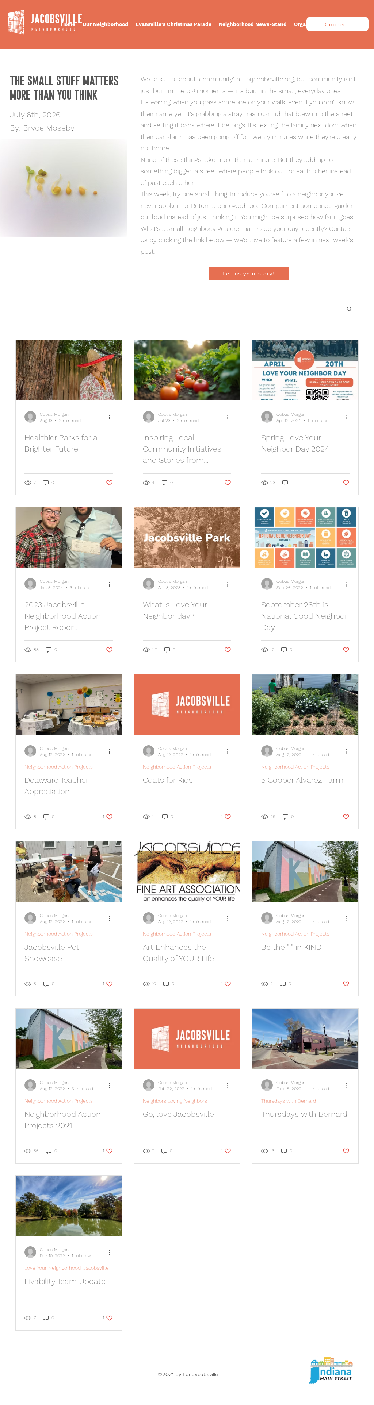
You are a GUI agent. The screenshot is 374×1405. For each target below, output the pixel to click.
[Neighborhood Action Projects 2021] (69, 1039)
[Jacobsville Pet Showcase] (69, 871)
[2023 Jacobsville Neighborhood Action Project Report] (69, 537)
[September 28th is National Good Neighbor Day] (305, 537)
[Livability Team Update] (69, 1206)
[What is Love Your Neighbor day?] (187, 537)
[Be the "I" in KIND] (305, 871)
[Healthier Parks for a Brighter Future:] (69, 370)
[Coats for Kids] (187, 704)
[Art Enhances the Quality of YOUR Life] (187, 871)
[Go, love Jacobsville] (187, 1039)
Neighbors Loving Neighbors (175, 1101)
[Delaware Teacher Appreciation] (69, 704)
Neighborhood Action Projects (58, 767)
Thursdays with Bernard (288, 1101)
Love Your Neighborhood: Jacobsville (66, 1268)
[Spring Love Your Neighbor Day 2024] (305, 370)
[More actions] (111, 417)
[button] (105, 24)
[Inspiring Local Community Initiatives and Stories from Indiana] (187, 370)
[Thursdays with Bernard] (305, 1039)
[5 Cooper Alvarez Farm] (305, 704)
